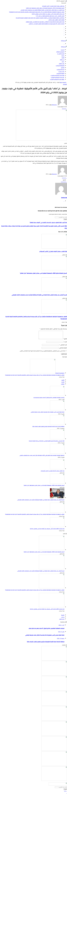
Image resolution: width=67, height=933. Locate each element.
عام (64, 84)
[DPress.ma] (64, 41)
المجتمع (62, 67)
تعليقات (62, 384)
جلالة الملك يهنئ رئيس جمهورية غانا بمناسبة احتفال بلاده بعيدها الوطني (47, 412)
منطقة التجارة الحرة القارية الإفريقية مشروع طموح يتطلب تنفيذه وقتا (48, 426)
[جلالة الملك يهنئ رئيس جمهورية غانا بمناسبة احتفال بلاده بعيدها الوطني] (57, 410)
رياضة (63, 61)
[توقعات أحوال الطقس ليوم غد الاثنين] (54, 660)
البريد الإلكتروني (63, 345)
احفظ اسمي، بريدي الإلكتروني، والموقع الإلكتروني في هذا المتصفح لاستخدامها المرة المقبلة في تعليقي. (42, 351)
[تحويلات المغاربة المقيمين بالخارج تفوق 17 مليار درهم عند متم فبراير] (57, 395)
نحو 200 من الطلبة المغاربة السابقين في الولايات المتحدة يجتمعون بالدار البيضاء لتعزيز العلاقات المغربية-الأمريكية (40, 18)
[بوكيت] (66, 109)
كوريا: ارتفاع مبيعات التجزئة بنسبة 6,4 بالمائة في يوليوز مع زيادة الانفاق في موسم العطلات (45, 22)
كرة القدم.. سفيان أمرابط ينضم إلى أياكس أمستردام (53, 6)
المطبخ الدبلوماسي (60, 73)
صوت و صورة (61, 71)
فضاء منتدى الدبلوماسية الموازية (57, 75)
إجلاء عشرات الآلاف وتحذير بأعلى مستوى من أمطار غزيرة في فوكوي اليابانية (48, 14)
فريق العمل (61, 619)
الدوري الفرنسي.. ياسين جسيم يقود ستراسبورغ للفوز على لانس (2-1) (50, 16)
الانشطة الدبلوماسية (60, 65)
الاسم (65, 342)
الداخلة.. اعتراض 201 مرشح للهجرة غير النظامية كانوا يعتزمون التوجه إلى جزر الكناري (46, 24)
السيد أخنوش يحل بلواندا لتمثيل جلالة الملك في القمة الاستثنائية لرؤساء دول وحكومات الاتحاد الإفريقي (42, 10)
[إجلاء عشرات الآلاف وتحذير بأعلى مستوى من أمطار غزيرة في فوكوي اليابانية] (57, 527)
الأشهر (63, 380)
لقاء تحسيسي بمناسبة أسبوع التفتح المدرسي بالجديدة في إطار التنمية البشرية (46, 441)
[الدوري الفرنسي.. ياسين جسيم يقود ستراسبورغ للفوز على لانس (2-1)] (54, 750)
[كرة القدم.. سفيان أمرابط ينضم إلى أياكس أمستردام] (54, 248)
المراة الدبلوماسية (60, 69)
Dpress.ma (54, 105)
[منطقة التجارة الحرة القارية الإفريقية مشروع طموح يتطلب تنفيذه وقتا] (57, 424)
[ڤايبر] (66, 791)
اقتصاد (63, 57)
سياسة (62, 55)
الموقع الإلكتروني (63, 348)
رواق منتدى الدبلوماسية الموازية (57, 77)
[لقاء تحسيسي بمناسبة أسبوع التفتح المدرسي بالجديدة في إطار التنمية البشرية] (57, 439)
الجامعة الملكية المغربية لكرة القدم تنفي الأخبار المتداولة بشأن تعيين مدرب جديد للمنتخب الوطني (41, 455)
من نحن (62, 617)
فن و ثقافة (62, 59)
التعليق (65, 339)
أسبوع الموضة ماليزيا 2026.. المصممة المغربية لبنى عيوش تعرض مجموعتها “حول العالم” (45, 8)
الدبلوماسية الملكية (60, 51)
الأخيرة (63, 382)
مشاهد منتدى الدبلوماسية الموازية (57, 79)
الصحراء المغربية (60, 53)
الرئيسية (62, 49)
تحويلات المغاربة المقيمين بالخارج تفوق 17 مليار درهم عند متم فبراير (48, 397)
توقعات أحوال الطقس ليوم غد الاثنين (56, 20)
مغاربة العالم (61, 63)
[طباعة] (66, 182)
